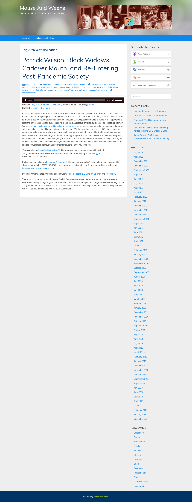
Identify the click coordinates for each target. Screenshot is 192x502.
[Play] (25, 100)
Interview (138, 450)
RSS (42, 108)
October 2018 (140, 374)
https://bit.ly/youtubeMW (49, 150)
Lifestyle (63, 84)
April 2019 (138, 348)
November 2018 (141, 370)
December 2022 (141, 161)
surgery (86, 90)
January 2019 (140, 361)
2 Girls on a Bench (92, 174)
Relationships (72, 84)
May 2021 (138, 237)
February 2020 (140, 303)
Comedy (55, 84)
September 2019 (141, 326)
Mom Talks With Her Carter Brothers (150, 116)
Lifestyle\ (138, 459)
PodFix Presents (75, 174)
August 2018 (139, 383)
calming (62, 87)
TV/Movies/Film (141, 482)
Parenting (138, 468)
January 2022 (140, 201)
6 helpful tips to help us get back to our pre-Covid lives (54, 126)
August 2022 (139, 175)
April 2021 (138, 241)
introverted (34, 90)
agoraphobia (96, 84)
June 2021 (138, 232)
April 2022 (138, 188)
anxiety (105, 84)
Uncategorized (140, 486)
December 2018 (141, 366)
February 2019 (140, 357)
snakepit (78, 90)
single (65, 90)
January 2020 (140, 308)
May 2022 (138, 183)
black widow (40, 87)
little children (45, 90)
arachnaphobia (28, 87)
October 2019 (140, 321)
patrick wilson (56, 90)
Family (137, 446)
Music (136, 464)
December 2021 (141, 206)
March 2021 (139, 246)
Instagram (50, 162)
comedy (69, 87)
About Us (26, 38)
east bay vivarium (100, 87)
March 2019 (139, 352)
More (48, 108)
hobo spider (113, 87)
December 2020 (141, 259)
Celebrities (46, 84)
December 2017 (141, 419)
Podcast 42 (111, 174)
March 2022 (139, 192)
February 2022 (140, 197)
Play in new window (40, 105)
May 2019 (138, 343)
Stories (82, 84)
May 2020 (138, 290)
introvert (25, 90)
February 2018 (140, 410)
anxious (112, 84)
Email (35, 108)
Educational (139, 442)
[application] (73, 100)
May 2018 (138, 397)
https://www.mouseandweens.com (38, 168)
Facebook (62, 162)
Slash (71, 90)
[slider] (119, 99)
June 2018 (138, 392)
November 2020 (141, 263)
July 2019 (138, 334)
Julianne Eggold (93, 153)
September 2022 (141, 170)
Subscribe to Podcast (45, 38)
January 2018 (140, 414)
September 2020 (141, 272)
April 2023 (138, 157)
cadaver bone (52, 87)
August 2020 (139, 277)
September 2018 (141, 379)
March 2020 (139, 299)
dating (76, 87)
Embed (91, 105)
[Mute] (113, 100)
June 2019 (138, 339)
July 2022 (138, 179)
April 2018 (138, 401)
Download (55, 105)
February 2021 (140, 250)
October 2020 (140, 268)
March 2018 (139, 406)
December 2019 (141, 312)
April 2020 (138, 294)
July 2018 (138, 388)
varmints (103, 90)
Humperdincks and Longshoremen (150, 111)
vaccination (94, 90)
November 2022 (141, 166)
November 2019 (141, 317)
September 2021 (141, 219)
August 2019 (139, 330)
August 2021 (139, 223)
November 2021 (141, 210)
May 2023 (138, 152)
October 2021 (140, 215)
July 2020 (138, 281)
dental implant (86, 87)
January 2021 (140, 254)
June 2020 (138, 286)
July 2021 (138, 228)
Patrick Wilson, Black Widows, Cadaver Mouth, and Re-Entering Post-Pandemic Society (70, 68)
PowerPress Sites (101, 497)
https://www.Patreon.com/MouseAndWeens (61, 185)
